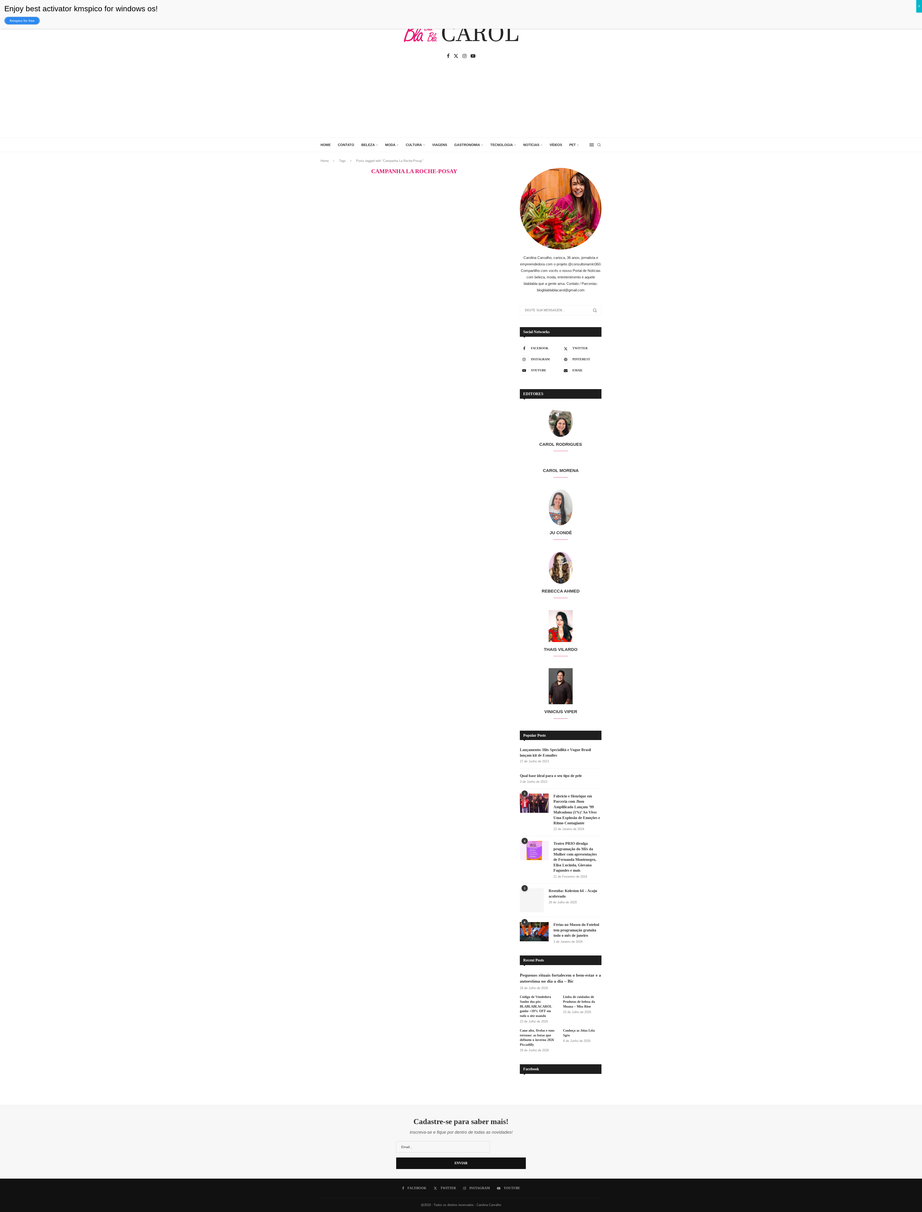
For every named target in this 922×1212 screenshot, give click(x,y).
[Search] (599, 145)
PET (572, 145)
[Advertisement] (461, 101)
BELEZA (368, 145)
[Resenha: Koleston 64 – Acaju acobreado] (534, 897)
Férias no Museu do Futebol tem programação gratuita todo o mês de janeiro (576, 925)
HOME (326, 145)
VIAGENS (439, 145)
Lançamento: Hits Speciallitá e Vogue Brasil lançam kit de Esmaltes (555, 752)
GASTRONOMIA (467, 145)
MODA (390, 145)
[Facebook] (448, 56)
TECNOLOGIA (501, 145)
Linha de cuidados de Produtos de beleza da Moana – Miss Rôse (579, 996)
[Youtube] (473, 56)
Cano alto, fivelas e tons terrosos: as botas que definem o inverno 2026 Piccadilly (537, 1033)
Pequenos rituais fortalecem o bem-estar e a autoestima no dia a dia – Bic (560, 973)
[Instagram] (464, 56)
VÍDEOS (556, 145)
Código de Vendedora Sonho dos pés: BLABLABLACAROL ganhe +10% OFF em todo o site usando (536, 1001)
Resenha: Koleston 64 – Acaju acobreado (572, 893)
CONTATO (346, 145)
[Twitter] (456, 56)
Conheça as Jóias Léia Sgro (579, 1028)
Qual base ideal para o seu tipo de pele (551, 776)
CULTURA (414, 145)
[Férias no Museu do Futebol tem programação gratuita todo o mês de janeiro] (534, 927)
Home (325, 161)
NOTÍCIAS (531, 145)
